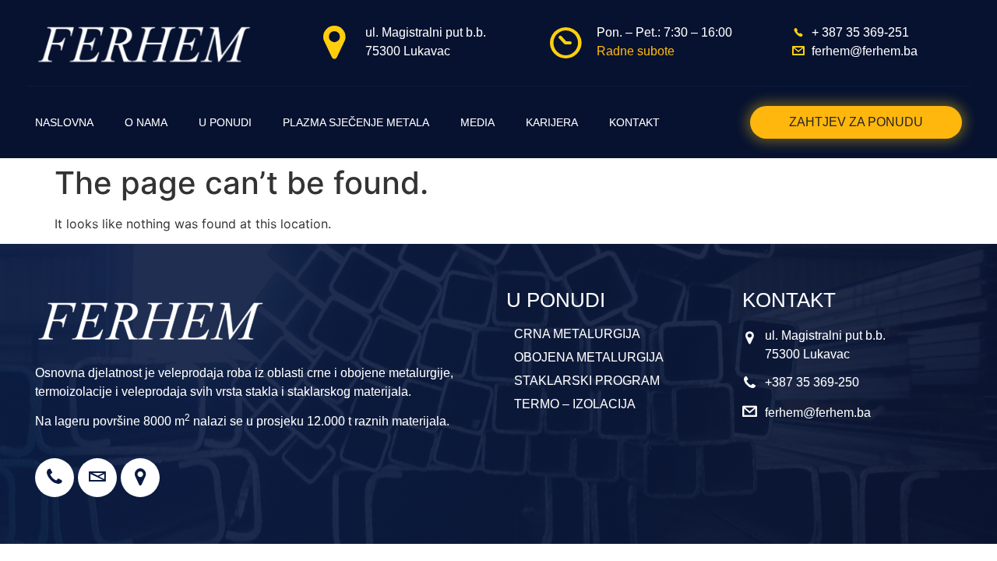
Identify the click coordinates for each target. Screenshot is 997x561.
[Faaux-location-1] (140, 477)
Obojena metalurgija (589, 357)
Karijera (552, 122)
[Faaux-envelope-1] (97, 477)
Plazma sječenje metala (356, 122)
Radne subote (636, 51)
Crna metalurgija (577, 333)
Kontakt (634, 122)
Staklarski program (587, 380)
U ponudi (225, 122)
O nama (146, 122)
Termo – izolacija (575, 404)
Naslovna (64, 122)
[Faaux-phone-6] (54, 477)
